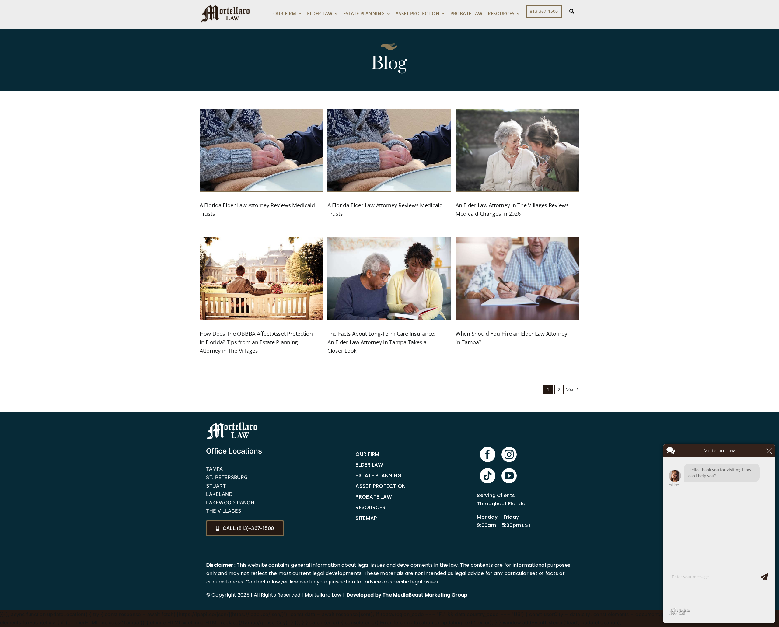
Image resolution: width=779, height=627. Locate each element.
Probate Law (373, 496)
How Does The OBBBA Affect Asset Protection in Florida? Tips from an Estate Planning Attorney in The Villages (256, 342)
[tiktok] (487, 475)
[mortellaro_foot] (232, 424)
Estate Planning (378, 475)
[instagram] (509, 454)
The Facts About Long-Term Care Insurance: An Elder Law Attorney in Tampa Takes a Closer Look (381, 342)
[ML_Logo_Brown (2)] (225, 4)
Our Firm (367, 454)
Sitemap (366, 518)
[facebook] (487, 454)
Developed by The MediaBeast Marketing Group (407, 594)
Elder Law (369, 464)
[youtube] (509, 475)
